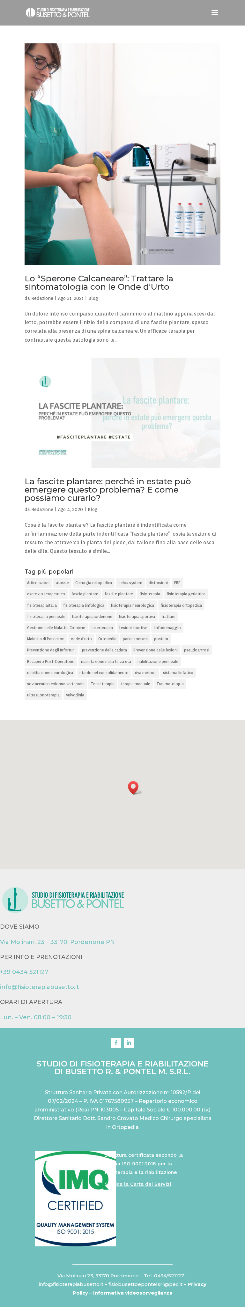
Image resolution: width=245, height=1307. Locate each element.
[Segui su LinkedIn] (129, 1043)
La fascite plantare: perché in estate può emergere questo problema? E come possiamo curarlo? (108, 489)
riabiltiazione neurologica (50, 672)
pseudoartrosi (196, 650)
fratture (168, 616)
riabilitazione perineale (157, 661)
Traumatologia (170, 683)
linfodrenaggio (167, 627)
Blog (93, 298)
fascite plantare (119, 593)
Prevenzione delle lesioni (155, 650)
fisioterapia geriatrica (186, 593)
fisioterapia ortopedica (181, 605)
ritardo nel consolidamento (104, 672)
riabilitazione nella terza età (106, 661)
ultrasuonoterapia (43, 695)
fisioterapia (149, 593)
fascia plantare (84, 593)
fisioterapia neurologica (132, 605)
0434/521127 (169, 1276)
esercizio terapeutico (46, 593)
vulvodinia (75, 695)
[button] (135, 787)
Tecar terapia (103, 683)
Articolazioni (38, 582)
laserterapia (102, 627)
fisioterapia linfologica (83, 605)
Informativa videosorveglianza (133, 1293)
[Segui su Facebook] (116, 1043)
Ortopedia (107, 638)
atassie (62, 582)
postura (161, 638)
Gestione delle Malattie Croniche (56, 627)
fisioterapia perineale (46, 616)
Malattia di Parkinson (45, 638)
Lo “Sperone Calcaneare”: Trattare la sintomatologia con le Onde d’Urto (99, 282)
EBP (177, 582)
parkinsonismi (135, 638)
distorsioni (158, 582)
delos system (130, 582)
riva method (146, 672)
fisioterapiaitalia (42, 605)
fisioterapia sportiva (137, 616)
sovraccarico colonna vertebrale (56, 683)
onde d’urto (81, 638)
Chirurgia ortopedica (93, 582)
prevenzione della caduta (104, 650)
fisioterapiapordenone (92, 616)
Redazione (42, 298)
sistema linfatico (178, 672)
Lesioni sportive (133, 627)
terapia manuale (135, 683)
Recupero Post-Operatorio (51, 661)
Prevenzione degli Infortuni (51, 650)
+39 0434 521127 (24, 972)
